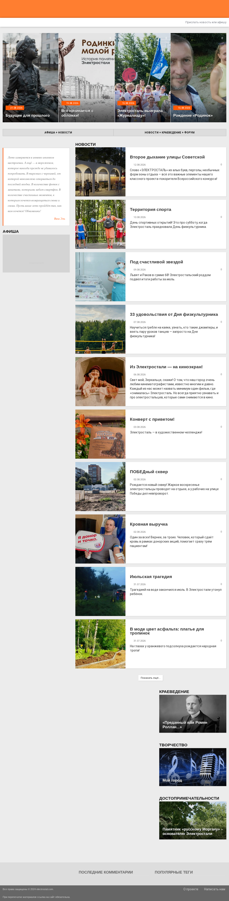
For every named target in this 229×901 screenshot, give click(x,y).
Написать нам (214, 889)
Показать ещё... (151, 677)
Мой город (172, 780)
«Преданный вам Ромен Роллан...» (185, 724)
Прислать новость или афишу (205, 22)
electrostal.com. (45, 889)
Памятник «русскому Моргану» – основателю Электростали (193, 831)
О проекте (190, 889)
